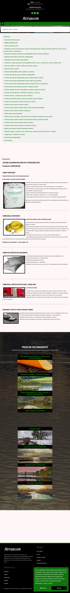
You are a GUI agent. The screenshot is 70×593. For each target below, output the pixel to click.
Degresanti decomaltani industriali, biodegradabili (19, 56)
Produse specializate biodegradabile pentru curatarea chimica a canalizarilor (26, 83)
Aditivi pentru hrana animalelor (13, 113)
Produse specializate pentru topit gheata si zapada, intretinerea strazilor (25, 89)
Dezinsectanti (8, 140)
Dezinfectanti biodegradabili (12, 137)
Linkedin (6, 580)
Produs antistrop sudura (11, 46)
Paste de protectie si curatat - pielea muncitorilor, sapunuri (21, 65)
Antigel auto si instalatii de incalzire (15, 134)
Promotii (6, 159)
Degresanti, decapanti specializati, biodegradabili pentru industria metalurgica (27, 53)
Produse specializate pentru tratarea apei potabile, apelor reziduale (23, 98)
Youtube (6, 583)
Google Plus (7, 577)
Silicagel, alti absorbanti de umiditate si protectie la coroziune (22, 92)
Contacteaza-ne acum (42, 563)
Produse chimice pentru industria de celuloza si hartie (20, 101)
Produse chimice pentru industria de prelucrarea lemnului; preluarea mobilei (26, 119)
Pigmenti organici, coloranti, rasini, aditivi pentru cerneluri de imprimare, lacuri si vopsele (30, 131)
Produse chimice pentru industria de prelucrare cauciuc (20, 125)
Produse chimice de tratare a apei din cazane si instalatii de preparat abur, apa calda (28, 116)
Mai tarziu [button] (43, 588)
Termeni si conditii (41, 557)
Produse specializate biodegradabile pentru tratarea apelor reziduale (24, 77)
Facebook (6, 571)
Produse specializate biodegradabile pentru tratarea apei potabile (23, 80)
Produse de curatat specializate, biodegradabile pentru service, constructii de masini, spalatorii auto (33, 62)
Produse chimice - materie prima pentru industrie (18, 95)
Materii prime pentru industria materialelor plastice (19, 128)
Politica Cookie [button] (47, 583)
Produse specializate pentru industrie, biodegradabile (20, 74)
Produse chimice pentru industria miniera (16, 104)
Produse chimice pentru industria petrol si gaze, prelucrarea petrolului (24, 107)
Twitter (5, 574)
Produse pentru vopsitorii (12, 68)
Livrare (38, 554)
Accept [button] (59, 588)
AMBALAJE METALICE (11, 43)
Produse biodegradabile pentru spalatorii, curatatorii (19, 71)
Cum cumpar (40, 551)
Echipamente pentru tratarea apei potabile (16, 59)
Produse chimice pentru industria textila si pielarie (19, 122)
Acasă (10, 29)
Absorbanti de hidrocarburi (12, 40)
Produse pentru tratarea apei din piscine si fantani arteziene (21, 86)
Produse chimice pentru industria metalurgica (18, 110)
